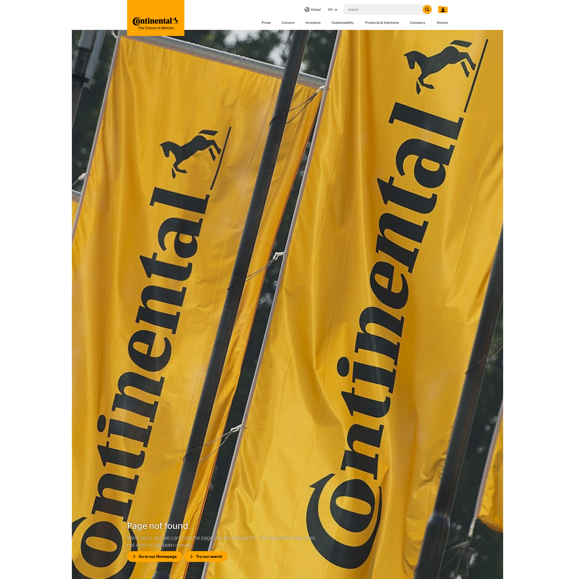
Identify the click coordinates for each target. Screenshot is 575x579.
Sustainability (343, 22)
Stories (442, 22)
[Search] (427, 9)
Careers (288, 22)
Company (417, 22)
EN (330, 9)
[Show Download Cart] (442, 9)
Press (266, 22)
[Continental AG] (155, 18)
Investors (313, 22)
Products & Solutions (382, 22)
